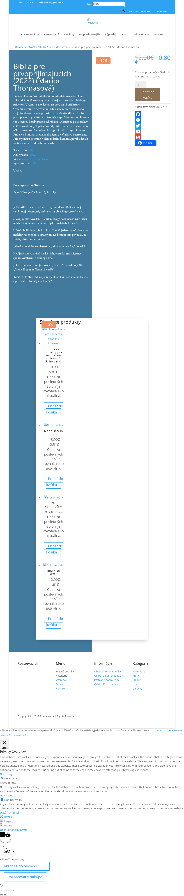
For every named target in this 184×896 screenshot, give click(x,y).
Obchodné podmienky (107, 671)
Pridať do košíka (147, 95)
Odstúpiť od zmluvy (106, 684)
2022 (33, 155)
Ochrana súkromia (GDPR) (109, 675)
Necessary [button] (6, 774)
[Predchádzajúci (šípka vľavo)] (1, 894)
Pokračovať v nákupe (25, 876)
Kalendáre (139, 671)
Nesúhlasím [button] (21, 735)
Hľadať (89, 3)
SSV (34, 163)
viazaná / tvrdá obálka (35, 159)
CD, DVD (137, 680)
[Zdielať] (8, 890)
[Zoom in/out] (1, 890)
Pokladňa (145, 12)
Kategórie (50, 34)
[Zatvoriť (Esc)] (12, 890)
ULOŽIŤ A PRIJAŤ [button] (9, 812)
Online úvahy (140, 34)
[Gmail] (153, 137)
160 (30, 150)
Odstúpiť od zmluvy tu (13, 829)
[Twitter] (153, 126)
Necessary (10, 778)
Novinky (69, 34)
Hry (135, 684)
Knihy (42, 47)
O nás (124, 34)
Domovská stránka (26, 47)
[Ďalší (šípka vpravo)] (5, 894)
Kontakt (158, 34)
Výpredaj (110, 34)
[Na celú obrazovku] (5, 890)
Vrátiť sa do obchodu (21, 866)
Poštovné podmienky (106, 680)
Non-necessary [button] (9, 795)
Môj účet (133, 12)
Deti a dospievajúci (60, 47)
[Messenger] (153, 120)
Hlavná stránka (30, 34)
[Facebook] (153, 114)
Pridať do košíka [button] (54, 409)
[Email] (153, 131)
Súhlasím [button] (6, 735)
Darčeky (137, 688)
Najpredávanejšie (89, 34)
